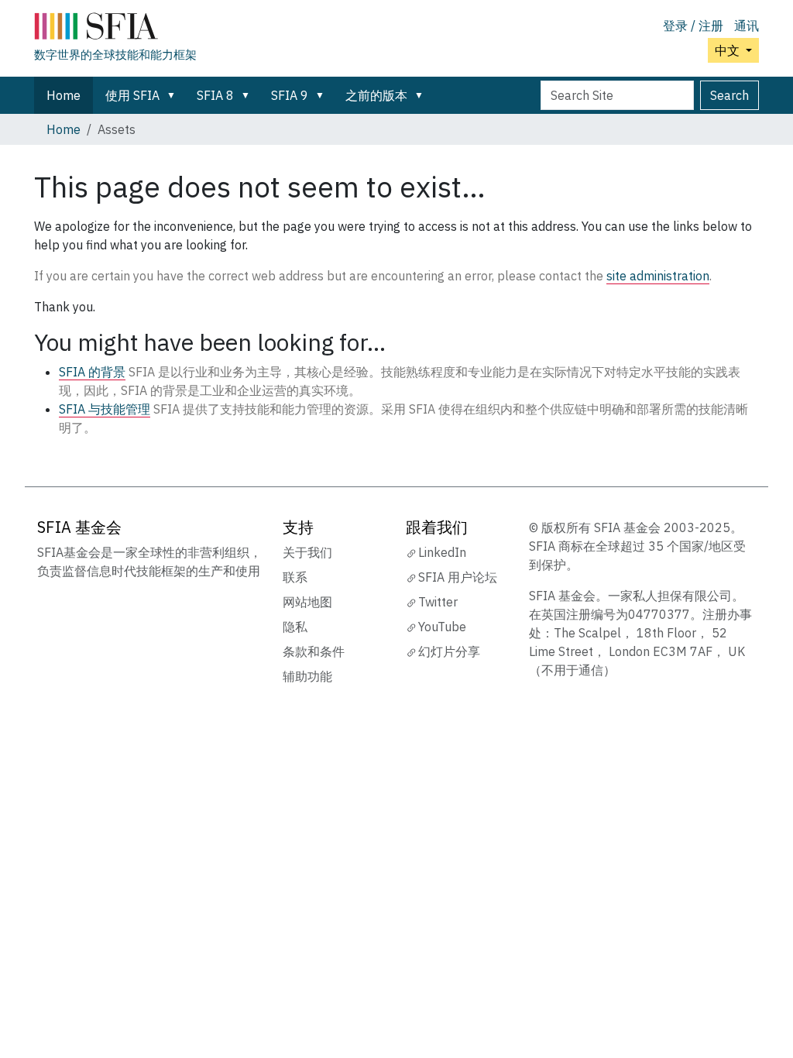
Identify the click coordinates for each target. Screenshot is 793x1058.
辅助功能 (307, 676)
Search (729, 95)
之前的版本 (376, 95)
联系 (295, 577)
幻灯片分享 (449, 651)
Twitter (438, 602)
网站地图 (307, 602)
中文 (729, 50)
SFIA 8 (215, 95)
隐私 (295, 626)
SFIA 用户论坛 (457, 577)
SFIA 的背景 (92, 372)
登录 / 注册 (693, 25)
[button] (174, 95)
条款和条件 (314, 651)
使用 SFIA (132, 95)
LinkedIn (442, 552)
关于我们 (307, 552)
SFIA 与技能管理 (104, 409)
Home (63, 95)
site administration (657, 275)
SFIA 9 (289, 95)
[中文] (115, 29)
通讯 (746, 25)
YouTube (442, 626)
